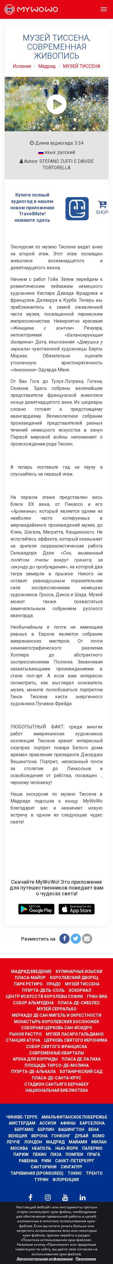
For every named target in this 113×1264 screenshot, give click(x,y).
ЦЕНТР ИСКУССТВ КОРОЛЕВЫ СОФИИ (44, 996)
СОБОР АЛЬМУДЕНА (33, 1003)
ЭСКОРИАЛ (80, 990)
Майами (78, 1142)
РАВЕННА (28, 1160)
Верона (39, 1136)
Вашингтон (71, 1129)
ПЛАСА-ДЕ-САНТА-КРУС (56, 1078)
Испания (22, 66)
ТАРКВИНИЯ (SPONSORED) (36, 1173)
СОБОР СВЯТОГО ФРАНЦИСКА (56, 1046)
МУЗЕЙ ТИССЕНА (81, 66)
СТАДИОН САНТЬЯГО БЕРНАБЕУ (56, 1084)
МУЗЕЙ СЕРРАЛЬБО (56, 1009)
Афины (68, 1123)
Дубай (81, 1136)
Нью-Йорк (66, 1148)
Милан (99, 1142)
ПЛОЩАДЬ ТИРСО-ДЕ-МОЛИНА (57, 1065)
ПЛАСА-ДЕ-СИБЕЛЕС (79, 1003)
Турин (41, 1179)
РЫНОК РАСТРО (25, 1034)
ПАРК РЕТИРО (28, 984)
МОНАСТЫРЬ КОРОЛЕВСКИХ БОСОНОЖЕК (56, 1021)
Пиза (55, 1154)
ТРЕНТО (94, 1173)
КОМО (98, 1136)
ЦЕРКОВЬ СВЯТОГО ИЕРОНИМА (75, 1040)
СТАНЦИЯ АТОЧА (23, 1040)
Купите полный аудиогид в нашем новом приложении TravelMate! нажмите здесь (32, 207)
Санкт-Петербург (74, 1160)
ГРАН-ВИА (97, 996)
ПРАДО (54, 984)
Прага (93, 1154)
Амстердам (22, 1123)
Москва (19, 1148)
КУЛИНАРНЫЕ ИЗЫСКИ (79, 971)
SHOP (102, 212)
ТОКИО (75, 1173)
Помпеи (74, 1154)
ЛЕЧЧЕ (13, 1142)
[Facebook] (64, 939)
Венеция (17, 1136)
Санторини (44, 1167)
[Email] (87, 939)
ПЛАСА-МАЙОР (30, 977)
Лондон (33, 1142)
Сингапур (71, 1167)
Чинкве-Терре (21, 1117)
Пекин (39, 1154)
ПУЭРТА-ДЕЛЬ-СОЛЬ (43, 990)
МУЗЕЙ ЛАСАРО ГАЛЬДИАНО (75, 1034)
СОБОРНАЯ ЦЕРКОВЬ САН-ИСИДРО (56, 1027)
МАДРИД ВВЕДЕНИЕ (31, 971)
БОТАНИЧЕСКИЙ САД (81, 1071)
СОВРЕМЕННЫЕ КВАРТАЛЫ (56, 1053)
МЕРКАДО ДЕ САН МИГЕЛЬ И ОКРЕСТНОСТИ (56, 1015)
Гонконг (61, 1136)
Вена (93, 1129)
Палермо (92, 1148)
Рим (46, 1160)
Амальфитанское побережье (74, 1117)
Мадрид (47, 66)
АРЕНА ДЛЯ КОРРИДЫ (35, 1059)
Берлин (46, 1129)
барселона (92, 1123)
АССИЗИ (47, 1123)
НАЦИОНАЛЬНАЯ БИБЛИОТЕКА (56, 1090)
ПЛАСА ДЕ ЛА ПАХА (81, 1059)
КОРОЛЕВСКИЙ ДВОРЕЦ (74, 977)
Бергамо (24, 1129)
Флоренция (65, 1179)
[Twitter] (76, 939)
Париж (21, 1154)
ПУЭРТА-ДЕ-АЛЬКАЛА (33, 1071)
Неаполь (41, 1148)
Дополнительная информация (45, 1258)
